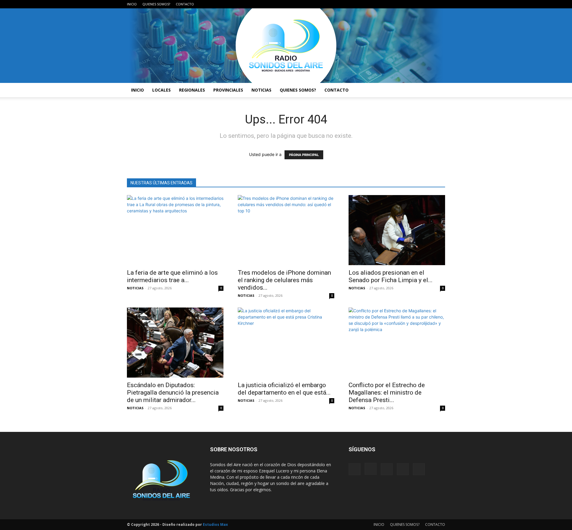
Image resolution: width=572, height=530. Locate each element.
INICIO (132, 4)
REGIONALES (192, 90)
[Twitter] (430, 4)
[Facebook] (401, 4)
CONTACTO (185, 4)
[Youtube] (440, 4)
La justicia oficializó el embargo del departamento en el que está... (284, 388)
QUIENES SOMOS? (156, 4)
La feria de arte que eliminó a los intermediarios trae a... (172, 276)
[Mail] (420, 4)
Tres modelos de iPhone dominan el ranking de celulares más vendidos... (284, 280)
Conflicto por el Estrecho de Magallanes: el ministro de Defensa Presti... (387, 392)
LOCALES (161, 90)
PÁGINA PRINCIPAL (304, 155)
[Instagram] (411, 4)
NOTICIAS (261, 90)
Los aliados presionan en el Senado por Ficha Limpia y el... (391, 276)
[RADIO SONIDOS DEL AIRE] (286, 45)
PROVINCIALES (228, 90)
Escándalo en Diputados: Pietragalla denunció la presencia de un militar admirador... (173, 392)
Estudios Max (215, 524)
